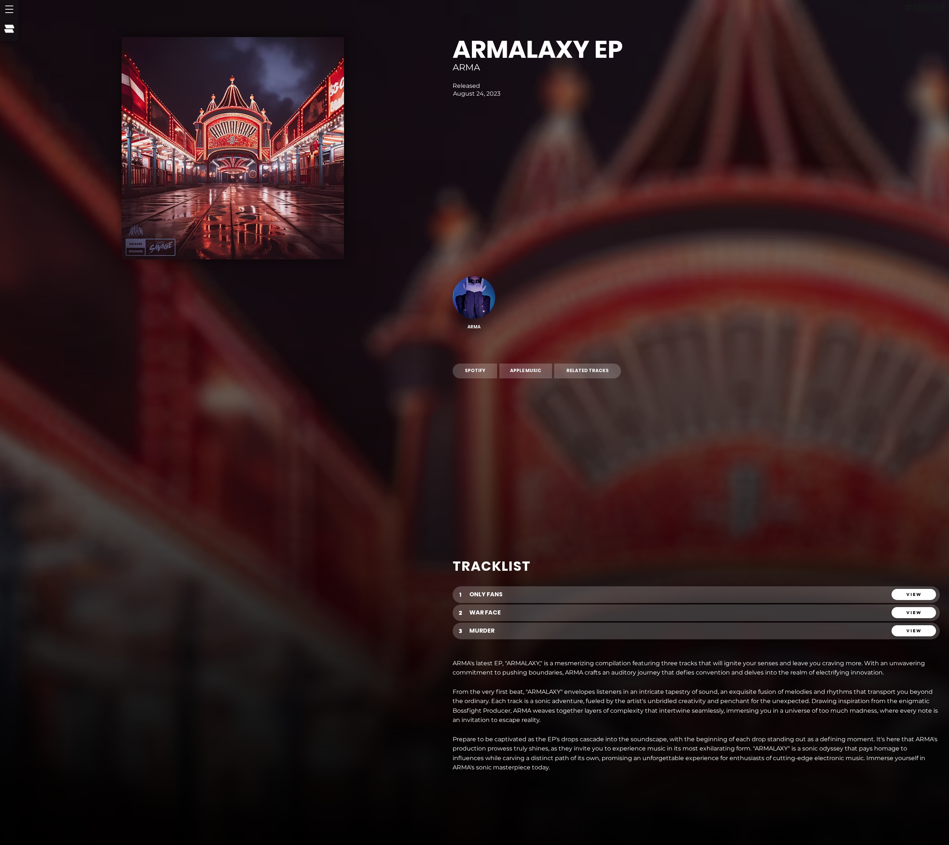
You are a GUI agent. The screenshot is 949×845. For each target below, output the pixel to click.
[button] (9, 9)
